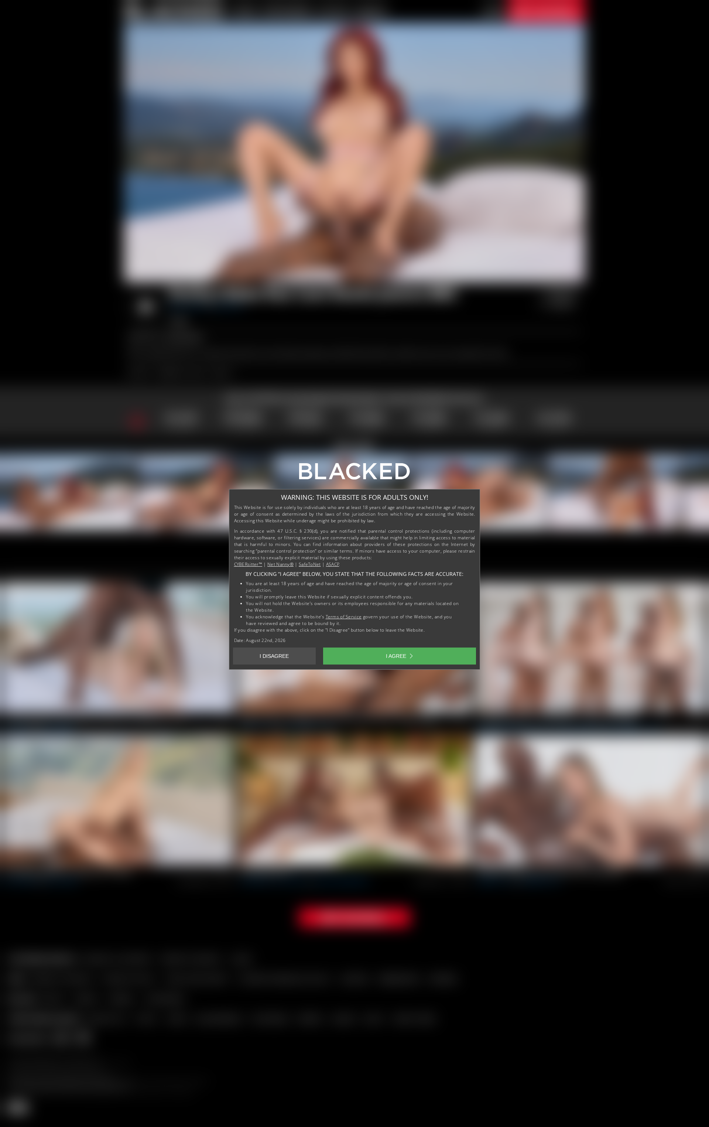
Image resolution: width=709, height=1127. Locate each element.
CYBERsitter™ (248, 564)
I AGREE (396, 656)
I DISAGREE (274, 656)
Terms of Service (344, 617)
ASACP (332, 564)
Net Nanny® (280, 564)
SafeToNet (310, 564)
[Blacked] (354, 474)
